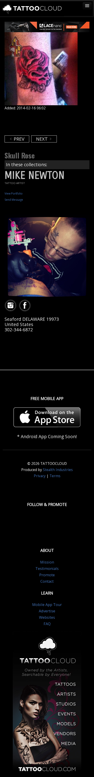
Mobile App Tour (47, 604)
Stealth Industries (58, 469)
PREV (18, 139)
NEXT (42, 139)
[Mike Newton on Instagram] (11, 306)
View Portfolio (14, 193)
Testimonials (47, 568)
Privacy (40, 476)
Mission (47, 562)
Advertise (47, 611)
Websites (47, 617)
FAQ (47, 623)
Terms (55, 476)
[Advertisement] (41, 122)
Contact (47, 581)
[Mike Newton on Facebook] (25, 306)
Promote (47, 574)
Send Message (14, 200)
